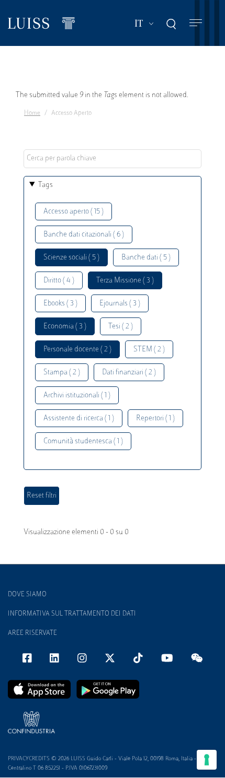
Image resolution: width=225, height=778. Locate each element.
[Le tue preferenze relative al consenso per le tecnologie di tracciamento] (207, 760)
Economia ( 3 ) (64, 327)
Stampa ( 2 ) (61, 372)
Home (32, 113)
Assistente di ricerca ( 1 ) (78, 418)
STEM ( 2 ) (149, 349)
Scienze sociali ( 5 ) (71, 258)
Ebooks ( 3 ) (60, 304)
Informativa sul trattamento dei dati (72, 614)
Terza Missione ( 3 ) (125, 281)
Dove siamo (27, 595)
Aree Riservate (32, 633)
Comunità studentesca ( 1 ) (83, 441)
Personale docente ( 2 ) (77, 349)
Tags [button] (45, 185)
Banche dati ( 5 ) (146, 258)
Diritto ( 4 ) (58, 281)
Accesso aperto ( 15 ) (73, 212)
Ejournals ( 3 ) (119, 304)
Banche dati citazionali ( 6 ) (83, 235)
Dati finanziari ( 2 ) (129, 372)
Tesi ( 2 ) (120, 327)
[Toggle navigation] (195, 23)
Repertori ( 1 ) (155, 418)
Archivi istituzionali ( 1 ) (76, 395)
